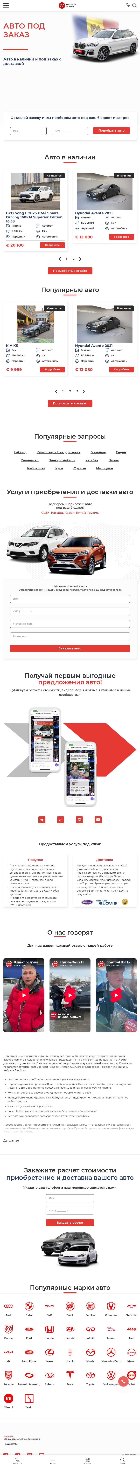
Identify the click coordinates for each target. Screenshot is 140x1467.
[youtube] (98, 819)
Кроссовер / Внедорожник (58, 452)
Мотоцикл (104, 468)
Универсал (30, 460)
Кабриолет (36, 468)
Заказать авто (70, 648)
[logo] (67, 5)
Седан (121, 452)
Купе (59, 468)
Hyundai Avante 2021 (94, 213)
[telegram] (41, 819)
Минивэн (98, 452)
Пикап (114, 460)
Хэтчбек (92, 460)
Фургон (79, 468)
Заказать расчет (70, 1223)
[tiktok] (60, 819)
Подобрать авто (111, 130)
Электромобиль (62, 460)
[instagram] (79, 819)
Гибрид (20, 452)
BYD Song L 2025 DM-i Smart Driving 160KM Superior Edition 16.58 (34, 217)
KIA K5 (12, 346)
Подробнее (52, 245)
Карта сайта (129, 1454)
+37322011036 (128, 5)
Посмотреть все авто (70, 271)
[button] (6, 5)
